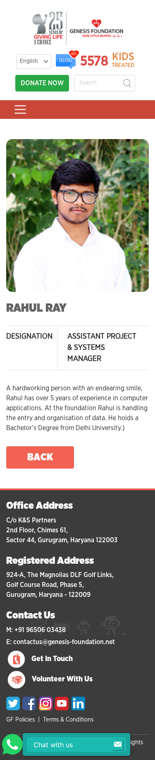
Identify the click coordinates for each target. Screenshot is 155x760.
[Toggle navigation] (20, 109)
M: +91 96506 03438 (36, 630)
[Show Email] (117, 744)
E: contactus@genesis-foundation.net (60, 642)
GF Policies (20, 720)
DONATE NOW (42, 83)
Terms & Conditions (68, 720)
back (40, 457)
